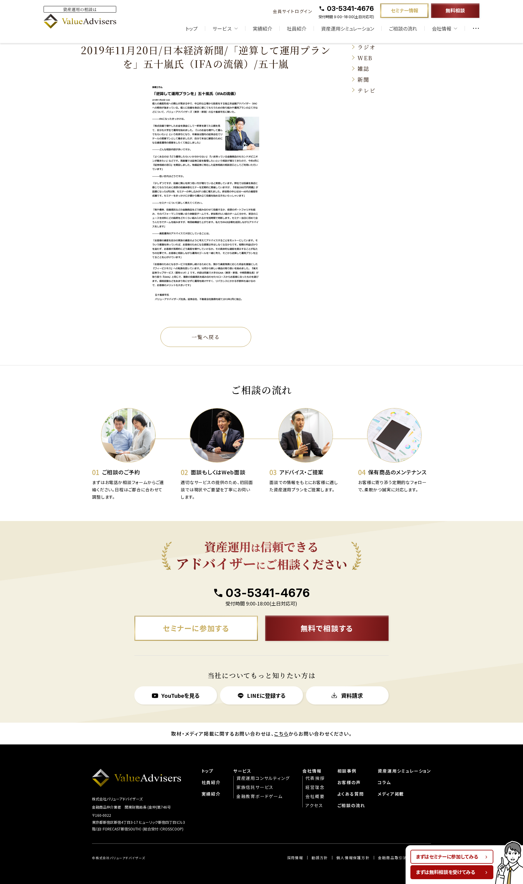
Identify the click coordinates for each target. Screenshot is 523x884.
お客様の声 (349, 782)
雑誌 (363, 68)
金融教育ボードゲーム (259, 796)
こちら (281, 733)
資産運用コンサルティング (263, 778)
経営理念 (314, 787)
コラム (384, 782)
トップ (192, 28)
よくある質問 (350, 794)
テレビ (366, 90)
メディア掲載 (391, 794)
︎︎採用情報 (295, 857)
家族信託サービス (255, 787)
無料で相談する (327, 628)
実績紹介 (262, 28)
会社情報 (311, 771)
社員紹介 (296, 28)
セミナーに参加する (196, 628)
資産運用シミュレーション (347, 28)
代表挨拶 (314, 778)
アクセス (314, 805)
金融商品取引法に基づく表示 (404, 857)
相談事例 (347, 771)
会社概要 (314, 796)
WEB (364, 58)
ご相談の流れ (403, 28)
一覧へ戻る (206, 337)
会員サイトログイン (292, 11)
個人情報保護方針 (353, 857)
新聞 (363, 79)
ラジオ (366, 47)
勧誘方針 (319, 857)
